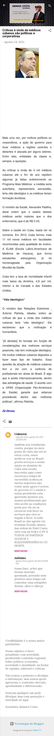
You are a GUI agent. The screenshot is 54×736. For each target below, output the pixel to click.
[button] (50, 31)
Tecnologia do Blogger (29, 723)
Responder (20, 551)
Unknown (20, 434)
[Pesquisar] (50, 6)
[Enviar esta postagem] (10, 422)
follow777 (37, 730)
